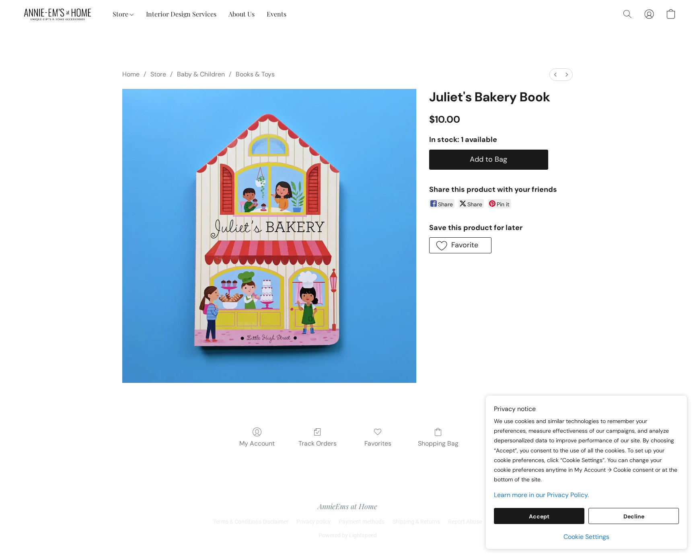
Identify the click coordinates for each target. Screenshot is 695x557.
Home (131, 74)
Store (121, 14)
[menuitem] (555, 74)
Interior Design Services (181, 14)
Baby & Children (201, 74)
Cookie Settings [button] (586, 536)
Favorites (377, 443)
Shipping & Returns (416, 521)
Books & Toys (255, 74)
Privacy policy (313, 521)
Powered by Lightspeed (348, 535)
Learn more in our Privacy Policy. (541, 495)
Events (276, 14)
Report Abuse (465, 521)
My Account (257, 443)
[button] (58, 14)
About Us (241, 14)
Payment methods (362, 521)
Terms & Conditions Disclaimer (250, 521)
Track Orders (317, 443)
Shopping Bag (438, 443)
